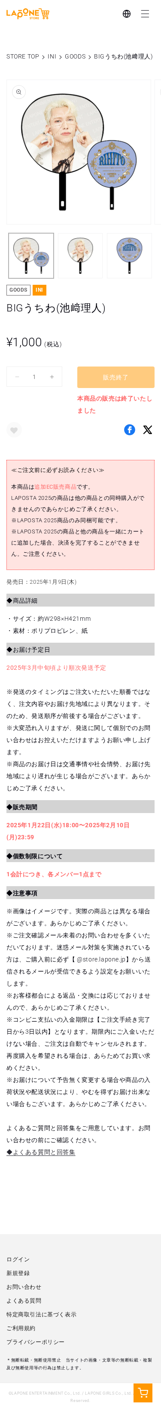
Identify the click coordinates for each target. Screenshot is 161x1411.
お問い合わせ (24, 1287)
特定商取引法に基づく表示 (41, 1314)
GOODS (75, 56)
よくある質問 (24, 1300)
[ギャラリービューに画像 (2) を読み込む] (80, 255)
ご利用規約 (21, 1328)
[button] (145, 13)
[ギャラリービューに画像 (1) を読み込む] (31, 255)
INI (52, 56)
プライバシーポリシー (35, 1342)
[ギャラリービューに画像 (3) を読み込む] (129, 255)
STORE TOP (22, 56)
